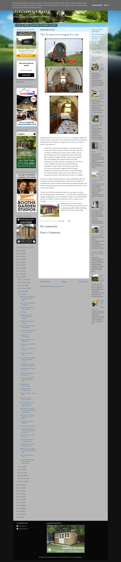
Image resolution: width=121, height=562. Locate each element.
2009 (20, 505)
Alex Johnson (22, 526)
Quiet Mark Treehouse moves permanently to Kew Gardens (28, 410)
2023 (20, 259)
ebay (77, 142)
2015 (20, 488)
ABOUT (26, 25)
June (22, 466)
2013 (20, 494)
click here (21, 79)
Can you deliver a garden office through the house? (28, 359)
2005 (20, 517)
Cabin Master (96, 45)
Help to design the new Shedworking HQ (97, 253)
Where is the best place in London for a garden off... (28, 450)
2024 (20, 256)
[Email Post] (68, 221)
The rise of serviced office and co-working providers (27, 430)
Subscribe (26, 75)
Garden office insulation (27, 426)
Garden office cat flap (102, 203)
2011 (20, 499)
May (21, 469)
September (24, 288)
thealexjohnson (23, 529)
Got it (106, 5)
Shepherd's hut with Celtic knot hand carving (26, 316)
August (22, 291)
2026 (20, 250)
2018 (20, 274)
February (23, 478)
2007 (20, 511)
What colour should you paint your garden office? (27, 298)
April (22, 472)
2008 (20, 508)
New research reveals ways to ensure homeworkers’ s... (27, 404)
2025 (20, 253)
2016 (20, 485)
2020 (20, 268)
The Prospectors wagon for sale (59, 34)
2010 (20, 502)
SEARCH (45, 25)
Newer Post (45, 282)
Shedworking (32, 10)
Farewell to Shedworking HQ (102, 279)
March (22, 475)
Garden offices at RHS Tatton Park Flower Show (27, 379)
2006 (20, 514)
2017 (20, 277)
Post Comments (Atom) (56, 286)
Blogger (79, 557)
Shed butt (23, 312)
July (21, 294)
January (23, 481)
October (23, 285)
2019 (20, 271)
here (66, 210)
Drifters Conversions (63, 138)
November (24, 282)
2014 (20, 491)
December (23, 279)
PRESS (54, 25)
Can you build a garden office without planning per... (27, 461)
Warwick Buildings (67, 206)
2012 (20, 497)
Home (19, 25)
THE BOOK (35, 25)
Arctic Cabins (96, 52)
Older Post (82, 282)
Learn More (97, 5)
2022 (20, 262)
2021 (20, 265)
